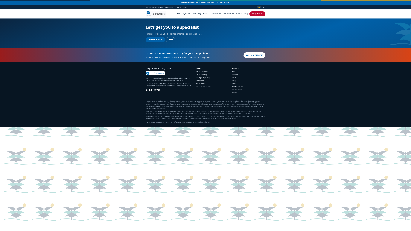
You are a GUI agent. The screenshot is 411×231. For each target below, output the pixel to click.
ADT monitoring (201, 74)
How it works (200, 84)
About (234, 71)
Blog (246, 14)
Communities (228, 14)
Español (235, 84)
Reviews (239, 14)
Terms (234, 93)
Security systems (202, 71)
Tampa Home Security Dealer (158, 68)
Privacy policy (237, 90)
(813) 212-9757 (257, 14)
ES (264, 7)
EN (259, 7)
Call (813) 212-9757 (155, 39)
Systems (186, 14)
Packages (206, 14)
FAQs (234, 78)
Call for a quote (237, 87)
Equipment (216, 14)
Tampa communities (203, 87)
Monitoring (196, 14)
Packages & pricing (203, 78)
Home (179, 14)
